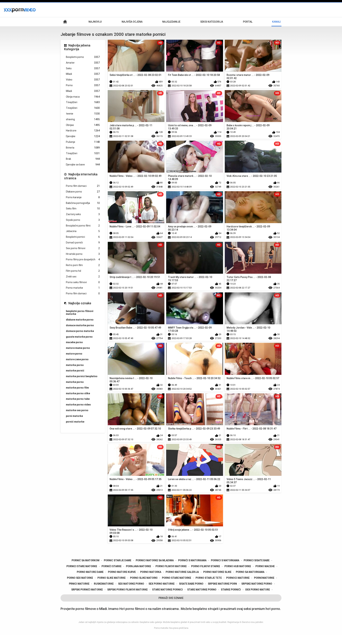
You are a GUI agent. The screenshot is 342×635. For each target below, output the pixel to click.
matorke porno (75, 382)
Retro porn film (83, 265)
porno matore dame (90, 572)
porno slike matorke (111, 577)
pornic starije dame (117, 560)
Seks (83, 68)
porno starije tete (209, 577)
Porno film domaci (83, 185)
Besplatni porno (83, 57)
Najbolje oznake (79, 303)
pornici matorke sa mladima (155, 560)
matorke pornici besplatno (81, 376)
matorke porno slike (78, 393)
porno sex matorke (80, 577)
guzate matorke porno (79, 336)
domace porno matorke (80, 331)
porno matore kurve (122, 572)
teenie (83, 113)
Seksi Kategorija (211, 21)
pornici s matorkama (225, 560)
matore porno (74, 353)
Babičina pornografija (83, 203)
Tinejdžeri (83, 102)
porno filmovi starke (205, 566)
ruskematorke (104, 583)
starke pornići (231, 589)
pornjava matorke (138, 566)
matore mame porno (78, 348)
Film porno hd (83, 270)
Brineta (83, 147)
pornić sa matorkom (85, 560)
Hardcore (83, 130)
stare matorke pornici (167, 589)
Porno (83, 85)
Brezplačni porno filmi (83, 225)
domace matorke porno (80, 325)
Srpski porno (83, 219)
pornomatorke (264, 577)
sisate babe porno (191, 583)
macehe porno (74, 342)
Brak (83, 158)
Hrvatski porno (83, 254)
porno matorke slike (217, 572)
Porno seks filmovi (83, 282)
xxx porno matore (257, 589)
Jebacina (83, 231)
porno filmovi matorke (171, 566)
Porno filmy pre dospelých (83, 259)
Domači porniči (83, 242)
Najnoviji (95, 21)
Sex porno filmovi (83, 248)
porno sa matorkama (250, 572)
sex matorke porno (131, 583)
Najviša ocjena (132, 21)
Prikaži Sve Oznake (171, 598)
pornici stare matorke (81, 566)
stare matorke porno (201, 589)
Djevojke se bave (83, 164)
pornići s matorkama (192, 560)
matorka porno (75, 365)
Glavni (65, 21)
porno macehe (265, 566)
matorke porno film (77, 387)
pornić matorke (75, 421)
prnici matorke (79, 583)
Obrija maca (83, 96)
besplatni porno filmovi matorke (79, 313)
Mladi (83, 73)
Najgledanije (171, 21)
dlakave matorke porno (80, 319)
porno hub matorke (237, 566)
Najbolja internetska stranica (80, 176)
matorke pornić (75, 370)
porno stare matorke (176, 577)
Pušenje (83, 141)
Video (83, 79)
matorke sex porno (77, 410)
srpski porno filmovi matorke (127, 589)
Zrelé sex (83, 276)
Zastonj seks (83, 214)
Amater (83, 62)
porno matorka (150, 572)
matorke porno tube (78, 398)
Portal (247, 21)
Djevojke (83, 136)
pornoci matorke (238, 577)
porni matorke (74, 416)
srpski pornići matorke (87, 589)
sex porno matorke (162, 583)
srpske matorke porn (222, 583)
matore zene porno (77, 359)
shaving (83, 119)
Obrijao (83, 125)
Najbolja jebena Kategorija (77, 47)
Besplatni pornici (83, 236)
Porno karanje (83, 197)
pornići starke (111, 566)
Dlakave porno (83, 191)
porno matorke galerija (182, 572)
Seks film (83, 208)
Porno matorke (83, 287)
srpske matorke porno (256, 583)
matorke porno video (78, 404)
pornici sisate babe (257, 560)
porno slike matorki (143, 577)
